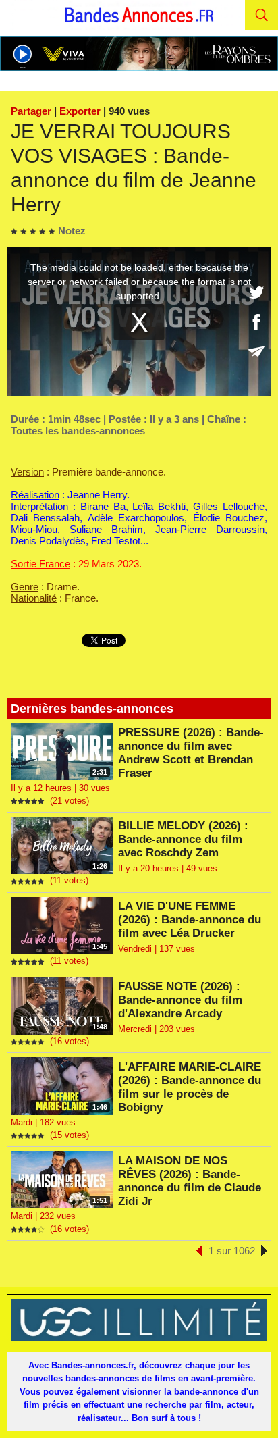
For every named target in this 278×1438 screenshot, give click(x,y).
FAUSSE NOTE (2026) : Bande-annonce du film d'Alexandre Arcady (180, 1000)
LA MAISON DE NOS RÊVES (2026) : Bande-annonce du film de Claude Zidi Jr (189, 1181)
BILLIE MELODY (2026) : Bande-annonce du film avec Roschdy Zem (183, 839)
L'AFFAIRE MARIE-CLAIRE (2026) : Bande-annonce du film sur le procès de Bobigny (189, 1087)
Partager (31, 111)
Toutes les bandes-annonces (78, 430)
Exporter (80, 111)
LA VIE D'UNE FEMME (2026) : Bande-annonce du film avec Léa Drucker (189, 920)
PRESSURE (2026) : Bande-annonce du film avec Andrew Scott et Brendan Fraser (191, 752)
